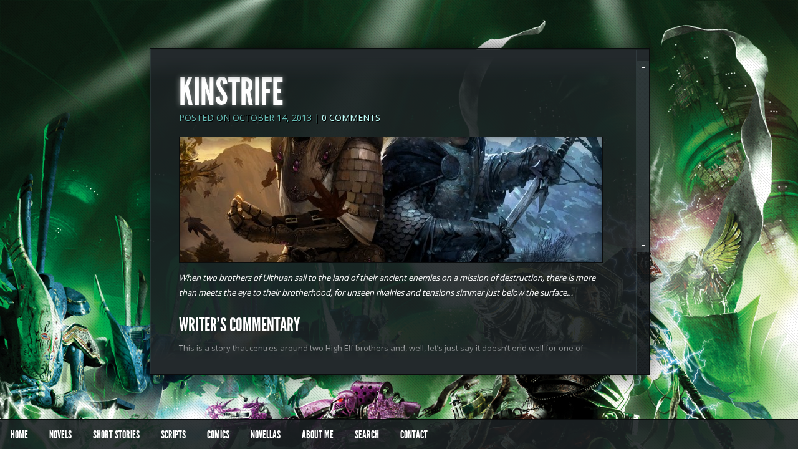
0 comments (351, 117)
